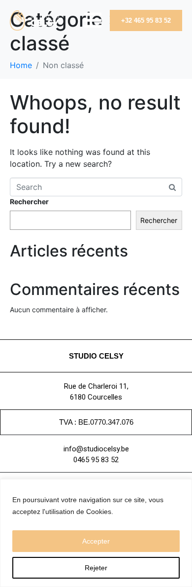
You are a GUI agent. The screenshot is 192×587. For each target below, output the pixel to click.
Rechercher (29, 201)
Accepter (96, 541)
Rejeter (96, 568)
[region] (96, 533)
